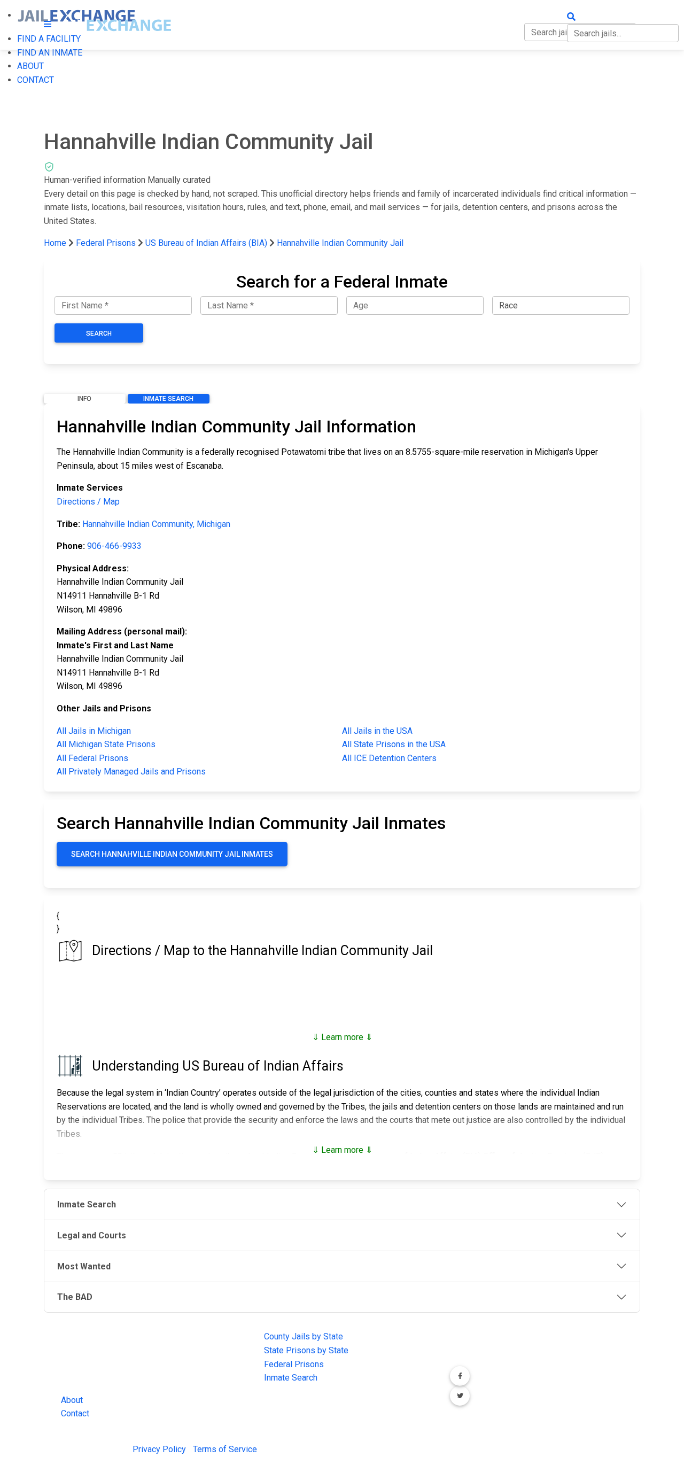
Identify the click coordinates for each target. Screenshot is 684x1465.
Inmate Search (168, 398)
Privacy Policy (159, 1449)
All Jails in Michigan (94, 731)
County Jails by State (303, 1336)
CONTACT (35, 80)
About (72, 1400)
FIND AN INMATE (49, 53)
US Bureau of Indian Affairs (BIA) (206, 243)
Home (55, 243)
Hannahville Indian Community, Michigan (156, 524)
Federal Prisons (106, 243)
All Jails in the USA (377, 731)
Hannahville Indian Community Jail (340, 243)
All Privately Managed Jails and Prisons (131, 771)
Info (84, 398)
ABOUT (30, 66)
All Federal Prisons (92, 758)
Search (99, 333)
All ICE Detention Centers (389, 758)
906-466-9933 (114, 546)
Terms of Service (225, 1449)
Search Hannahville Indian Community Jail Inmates (172, 854)
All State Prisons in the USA (394, 744)
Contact (75, 1413)
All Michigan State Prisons (106, 744)
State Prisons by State (306, 1350)
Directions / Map (88, 502)
